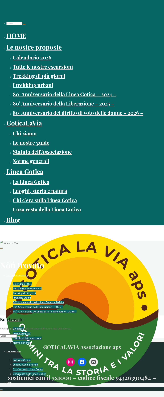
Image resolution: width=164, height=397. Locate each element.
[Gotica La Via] (82, 390)
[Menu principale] (1, 248)
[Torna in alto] (1, 389)
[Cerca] (24, 24)
